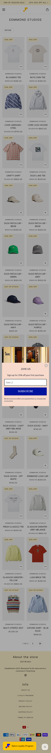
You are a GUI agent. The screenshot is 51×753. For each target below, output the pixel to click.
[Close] (46, 365)
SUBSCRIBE (25, 391)
